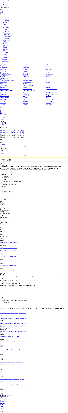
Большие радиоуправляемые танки (4, 93)
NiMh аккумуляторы (25, 104)
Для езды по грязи (5, 47)
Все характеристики (2, 144)
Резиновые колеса (5, 22)
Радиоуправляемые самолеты (3, 88)
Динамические (5, 54)
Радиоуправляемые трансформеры (27, 82)
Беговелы (24, 91)
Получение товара (2, 400)
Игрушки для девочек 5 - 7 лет (26, 94)
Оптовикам (3, 4)
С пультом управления (6, 20)
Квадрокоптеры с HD (48, 76)
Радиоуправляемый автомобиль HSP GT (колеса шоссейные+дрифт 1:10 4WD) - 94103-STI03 (11, 362)
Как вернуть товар (2, 403)
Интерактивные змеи (5, 32)
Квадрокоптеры (3, 58)
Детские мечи (24, 100)
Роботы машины (48, 81)
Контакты (1, 405)
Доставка (3, 2)
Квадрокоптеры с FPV (48, 75)
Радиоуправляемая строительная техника (28, 85)
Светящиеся (4, 51)
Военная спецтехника (3, 84)
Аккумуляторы (25, 102)
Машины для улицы (5, 49)
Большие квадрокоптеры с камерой (27, 77)
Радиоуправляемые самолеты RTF (4, 89)
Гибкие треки (4, 25)
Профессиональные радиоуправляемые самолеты (29, 90)
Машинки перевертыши (6, 46)
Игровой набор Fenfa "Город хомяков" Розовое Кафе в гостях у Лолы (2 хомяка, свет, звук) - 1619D (12, 379)
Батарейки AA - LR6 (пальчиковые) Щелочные (51, 95)
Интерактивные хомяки (6, 29)
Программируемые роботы (6, 38)
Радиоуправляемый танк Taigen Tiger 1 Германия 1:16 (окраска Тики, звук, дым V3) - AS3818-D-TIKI (12, 328)
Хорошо (1, 411)
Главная (1, 113)
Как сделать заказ (2, 398)
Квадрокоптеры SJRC (25, 74)
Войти (1, 12)
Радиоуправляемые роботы (6, 40)
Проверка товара (2, 402)
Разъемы (47, 97)
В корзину (2, 153)
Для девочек (1, 65)
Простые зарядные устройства (49, 99)
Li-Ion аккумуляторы (25, 103)
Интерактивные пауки (48, 69)
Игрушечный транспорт (3, 103)
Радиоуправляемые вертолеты (5, 59)
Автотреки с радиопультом (6, 26)
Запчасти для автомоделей (49, 101)
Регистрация (3, 12)
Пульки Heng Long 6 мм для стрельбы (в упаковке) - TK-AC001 (8, 256)
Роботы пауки (4, 41)
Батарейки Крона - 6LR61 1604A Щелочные (51, 93)
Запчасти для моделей (48, 100)
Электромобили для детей (3, 63)
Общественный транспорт (26, 84)
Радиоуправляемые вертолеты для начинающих (6, 79)
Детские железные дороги (3, 72)
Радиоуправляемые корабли (3, 94)
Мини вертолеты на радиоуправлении (27, 79)
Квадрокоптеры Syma (25, 75)
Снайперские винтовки (26, 97)
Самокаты (24, 92)
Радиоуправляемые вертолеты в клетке (27, 80)
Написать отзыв (2, 238)
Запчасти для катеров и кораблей (50, 102)
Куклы (24, 96)
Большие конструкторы (3, 99)
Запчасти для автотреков (6, 27)
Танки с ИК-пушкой (2, 91)
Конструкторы (3, 50)
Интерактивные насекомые (6, 36)
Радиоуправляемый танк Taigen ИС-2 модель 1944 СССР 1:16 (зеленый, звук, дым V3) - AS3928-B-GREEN (13, 333)
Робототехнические (2, 101)
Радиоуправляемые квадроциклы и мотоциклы (8, 44)
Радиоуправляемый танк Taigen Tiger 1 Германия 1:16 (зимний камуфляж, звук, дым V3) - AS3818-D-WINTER (13, 318)
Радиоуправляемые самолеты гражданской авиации (6, 90)
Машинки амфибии (5, 45)
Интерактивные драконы (26, 70)
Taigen (2, 119)
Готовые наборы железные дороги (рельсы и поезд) (52, 72)
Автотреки (1, 66)
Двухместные (4, 24)
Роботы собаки (5, 42)
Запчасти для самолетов (48, 103)
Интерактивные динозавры (6, 33)
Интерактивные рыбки (6, 35)
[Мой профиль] (0, 109)
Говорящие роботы (5, 37)
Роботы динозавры (5, 43)
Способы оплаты (2, 399)
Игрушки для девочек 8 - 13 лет (27, 93)
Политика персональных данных (4, 396)
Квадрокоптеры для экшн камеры (4, 75)
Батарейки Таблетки (48, 92)
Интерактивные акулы (6, 34)
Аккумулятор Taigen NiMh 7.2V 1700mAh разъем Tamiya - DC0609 (8, 250)
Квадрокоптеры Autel (2, 76)
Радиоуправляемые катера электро (4, 96)
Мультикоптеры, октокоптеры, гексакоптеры (5, 74)
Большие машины (5, 48)
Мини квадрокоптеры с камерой (49, 74)
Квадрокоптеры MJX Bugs (3, 77)
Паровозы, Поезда (2, 104)
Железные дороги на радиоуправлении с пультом (6, 73)
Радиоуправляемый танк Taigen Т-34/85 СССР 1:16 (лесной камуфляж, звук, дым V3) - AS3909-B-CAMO (13, 313)
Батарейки (47, 91)
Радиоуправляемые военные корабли (4, 95)
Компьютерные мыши (25, 101)
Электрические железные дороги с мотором (28, 72)
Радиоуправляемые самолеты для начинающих (51, 89)
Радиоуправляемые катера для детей (4, 97)
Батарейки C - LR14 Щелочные (49, 94)
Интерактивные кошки (6, 30)
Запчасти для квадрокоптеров (49, 104)
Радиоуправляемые (5, 53)
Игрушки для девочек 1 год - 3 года (27, 95)
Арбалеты (24, 99)
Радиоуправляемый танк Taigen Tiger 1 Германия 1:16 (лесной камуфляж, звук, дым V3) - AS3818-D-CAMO (13, 323)
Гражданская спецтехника (3, 85)
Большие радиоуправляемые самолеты (27, 89)
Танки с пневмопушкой (3, 92)
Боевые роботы (5, 39)
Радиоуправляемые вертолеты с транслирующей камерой (7, 80)
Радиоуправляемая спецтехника (5, 60)
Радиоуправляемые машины (5, 61)
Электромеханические (6, 52)
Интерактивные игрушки (5, 28)
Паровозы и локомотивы (26, 73)
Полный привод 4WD (5, 23)
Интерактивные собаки (6, 31)
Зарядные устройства (48, 96)
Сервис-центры (2, 401)
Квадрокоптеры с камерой (26, 76)
